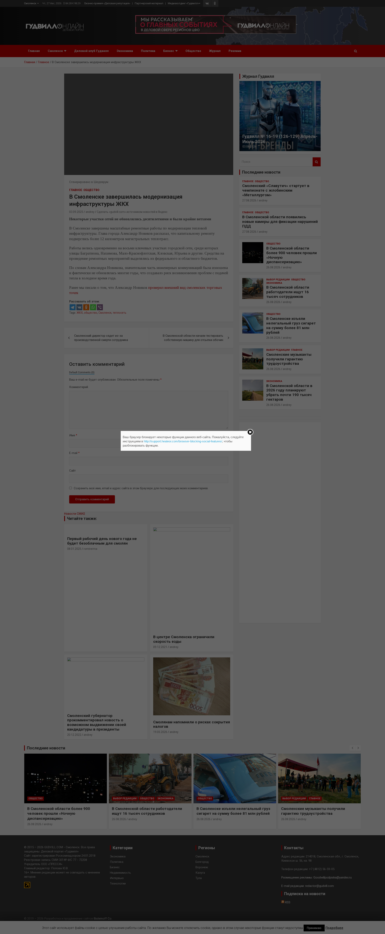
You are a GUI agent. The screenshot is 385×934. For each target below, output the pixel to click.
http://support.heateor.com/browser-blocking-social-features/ (183, 441)
